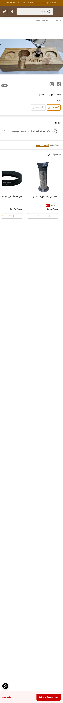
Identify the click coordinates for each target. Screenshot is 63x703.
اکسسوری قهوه (42, 20)
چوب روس (38, 107)
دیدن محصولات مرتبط (48, 697)
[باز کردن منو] (58, 11)
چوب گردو (53, 107)
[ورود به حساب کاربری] (12, 11)
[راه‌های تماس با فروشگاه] (5, 686)
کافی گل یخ (56, 20)
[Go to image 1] (5, 85)
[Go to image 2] (2, 85)
